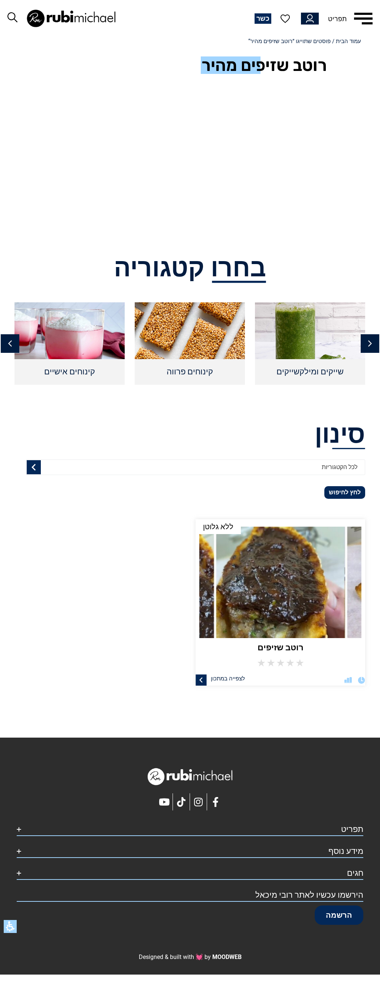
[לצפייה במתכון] (201, 679)
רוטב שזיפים (281, 647)
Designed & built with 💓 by (190, 956)
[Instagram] (198, 801)
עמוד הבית (348, 41)
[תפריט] (363, 18)
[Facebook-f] (215, 801)
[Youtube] (164, 801)
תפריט (337, 19)
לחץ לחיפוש (345, 492)
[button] (10, 343)
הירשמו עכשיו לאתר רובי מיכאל (309, 895)
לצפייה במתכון (228, 678)
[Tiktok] (181, 801)
